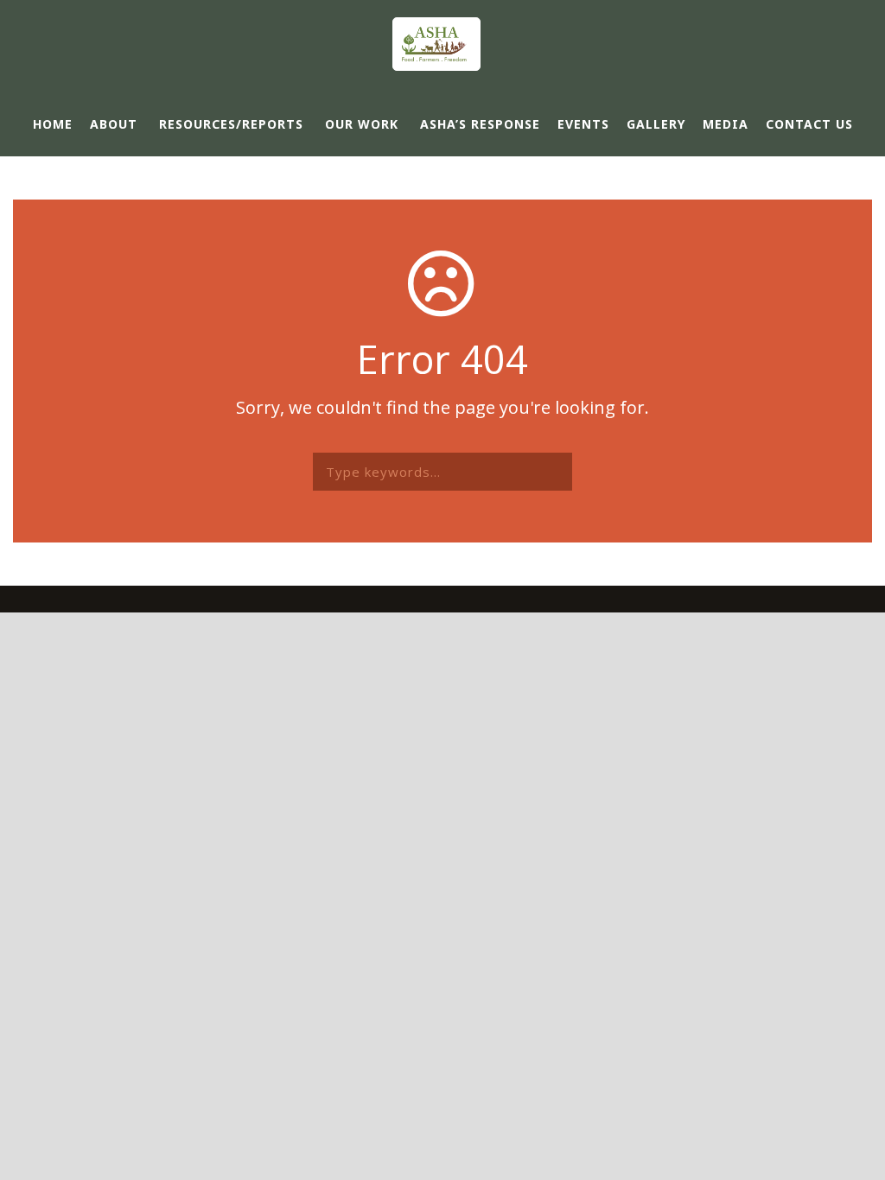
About (113, 124)
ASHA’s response (480, 124)
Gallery (656, 124)
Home (53, 124)
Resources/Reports (231, 124)
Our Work (361, 124)
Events (583, 124)
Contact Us (809, 124)
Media (725, 124)
